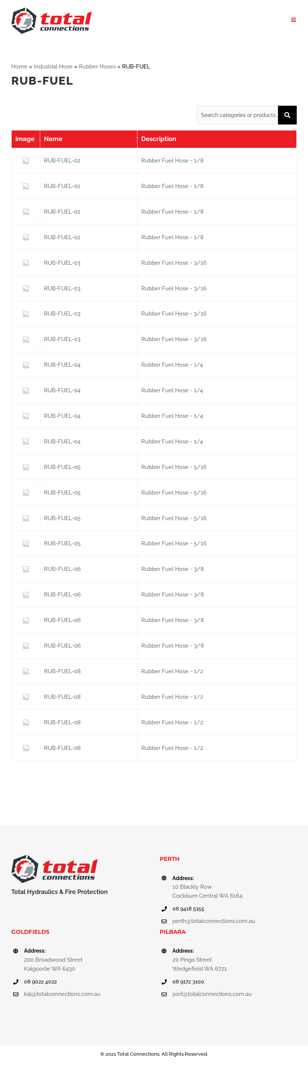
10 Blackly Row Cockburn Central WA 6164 (207, 891)
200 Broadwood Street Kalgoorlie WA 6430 (53, 964)
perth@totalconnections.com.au (213, 921)
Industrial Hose (53, 66)
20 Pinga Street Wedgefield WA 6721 (199, 964)
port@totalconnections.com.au (212, 994)
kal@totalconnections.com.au (62, 994)
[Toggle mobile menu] (294, 20)
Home (19, 66)
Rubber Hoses (97, 66)
